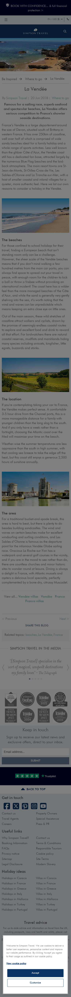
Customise (35, 983)
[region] (35, 964)
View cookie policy (16, 963)
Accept (35, 973)
